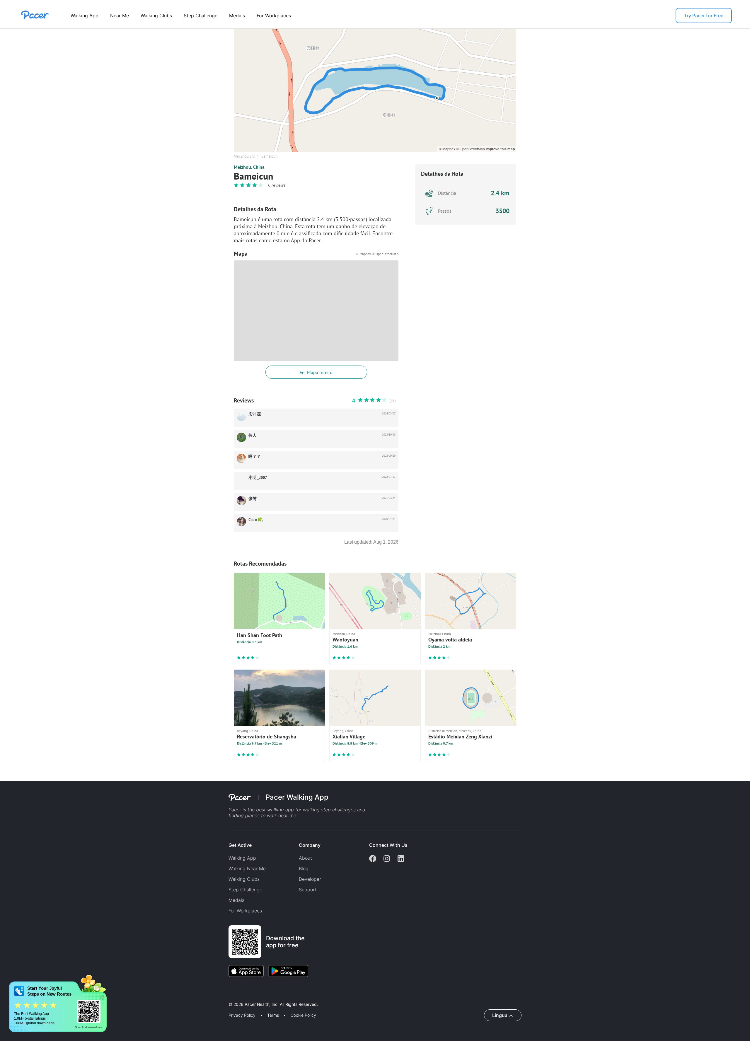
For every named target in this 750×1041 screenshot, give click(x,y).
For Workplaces (274, 15)
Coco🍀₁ (255, 520)
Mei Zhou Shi (244, 156)
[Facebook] (372, 859)
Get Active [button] (240, 845)
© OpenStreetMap (471, 148)
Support (308, 889)
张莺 (252, 498)
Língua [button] (499, 1015)
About (305, 858)
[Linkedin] (400, 859)
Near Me (119, 15)
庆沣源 (254, 414)
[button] (102, 997)
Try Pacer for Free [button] (703, 15)
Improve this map (500, 148)
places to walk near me (270, 815)
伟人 (252, 435)
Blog (303, 868)
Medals (237, 15)
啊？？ (254, 456)
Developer (310, 879)
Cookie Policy (303, 1015)
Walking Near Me (247, 868)
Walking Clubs (156, 15)
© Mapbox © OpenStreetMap (377, 254)
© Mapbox (447, 148)
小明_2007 (257, 477)
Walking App (84, 15)
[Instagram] (386, 859)
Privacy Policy (242, 1015)
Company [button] (310, 845)
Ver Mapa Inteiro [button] (316, 372)
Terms (273, 1015)
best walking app (275, 810)
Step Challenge (200, 15)
